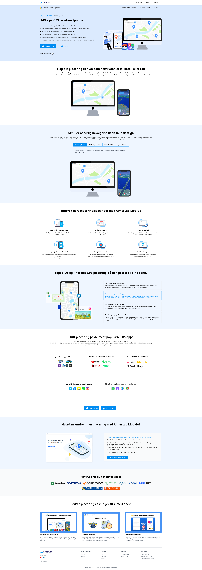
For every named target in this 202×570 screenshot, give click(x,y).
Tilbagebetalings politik (147, 558)
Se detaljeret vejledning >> (118, 457)
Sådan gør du (124, 556)
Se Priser (142, 7)
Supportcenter (125, 554)
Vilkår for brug (145, 554)
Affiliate (103, 558)
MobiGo (83, 554)
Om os (102, 554)
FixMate (83, 556)
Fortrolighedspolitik (146, 556)
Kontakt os (104, 556)
